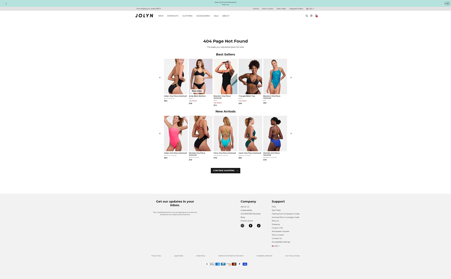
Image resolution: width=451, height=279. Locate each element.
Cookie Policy (200, 256)
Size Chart (276, 210)
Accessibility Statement (264, 256)
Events (256, 9)
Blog (243, 217)
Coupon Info (277, 228)
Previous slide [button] (6, 3)
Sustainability (246, 210)
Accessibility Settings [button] (281, 242)
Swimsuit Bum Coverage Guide (285, 217)
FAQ (274, 207)
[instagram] (242, 226)
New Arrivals (226, 111)
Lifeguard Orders (296, 9)
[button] (316, 18)
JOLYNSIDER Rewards (250, 214)
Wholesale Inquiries (280, 231)
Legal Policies (178, 256)
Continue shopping (224, 170)
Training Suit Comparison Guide (285, 214)
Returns (275, 221)
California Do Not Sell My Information (231, 256)
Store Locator (267, 9)
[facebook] (250, 226)
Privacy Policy (156, 256)
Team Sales (281, 9)
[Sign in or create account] (311, 16)
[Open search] (306, 15)
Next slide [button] (444, 3)
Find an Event (247, 221)
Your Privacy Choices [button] (292, 256)
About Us (245, 207)
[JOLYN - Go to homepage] (144, 16)
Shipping (276, 224)
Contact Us (277, 238)
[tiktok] (258, 226)
